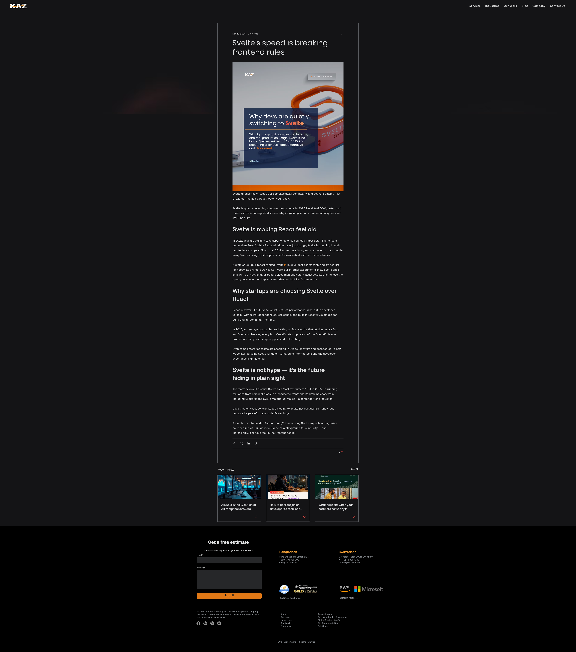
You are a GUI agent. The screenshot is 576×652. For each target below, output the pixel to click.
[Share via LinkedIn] (248, 443)
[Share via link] (256, 443)
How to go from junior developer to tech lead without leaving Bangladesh (285, 507)
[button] (475, 6)
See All (354, 469)
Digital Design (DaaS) (329, 620)
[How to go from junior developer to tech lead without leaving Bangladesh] (288, 487)
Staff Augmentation (328, 623)
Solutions (323, 626)
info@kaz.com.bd (288, 562)
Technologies (325, 614)
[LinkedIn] (205, 623)
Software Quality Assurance (332, 617)
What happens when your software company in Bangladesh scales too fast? (336, 507)
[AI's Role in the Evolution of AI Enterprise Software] (239, 487)
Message (201, 568)
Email (199, 555)
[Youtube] (219, 623)
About (284, 614)
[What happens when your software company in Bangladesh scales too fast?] (336, 487)
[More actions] (342, 34)
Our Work (285, 623)
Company (286, 626)
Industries (286, 620)
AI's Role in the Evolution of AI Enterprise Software (238, 507)
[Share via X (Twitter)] (241, 443)
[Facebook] (198, 623)
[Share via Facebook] (233, 443)
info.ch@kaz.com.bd (349, 562)
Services (285, 617)
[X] (212, 623)
